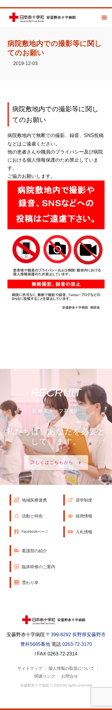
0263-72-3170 (77, 644)
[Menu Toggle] (104, 17)
